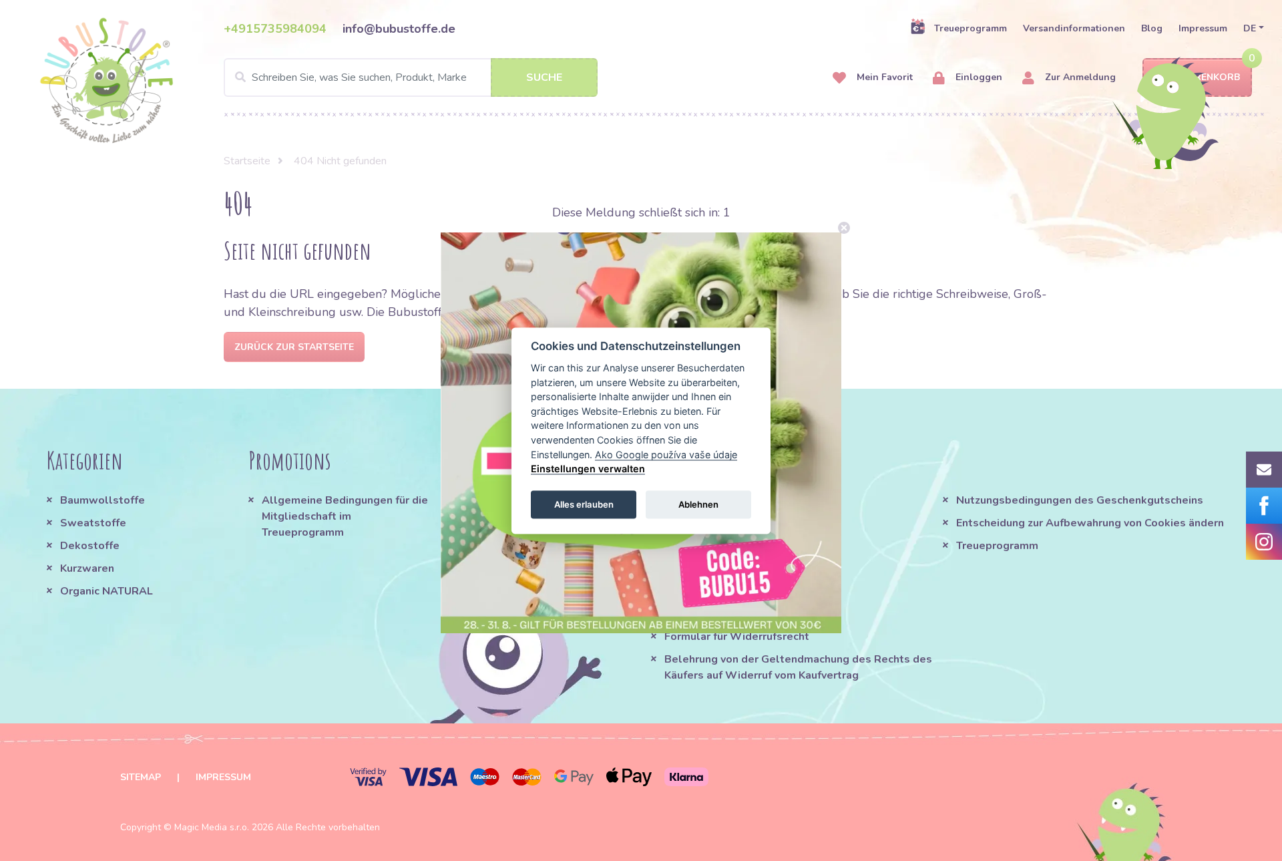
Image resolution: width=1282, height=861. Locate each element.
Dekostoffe (90, 545)
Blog (1151, 28)
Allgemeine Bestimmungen (734, 500)
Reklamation (697, 591)
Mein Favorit (883, 77)
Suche (544, 77)
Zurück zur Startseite (294, 347)
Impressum (1203, 28)
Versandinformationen (1074, 28)
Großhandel (695, 614)
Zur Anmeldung (1079, 77)
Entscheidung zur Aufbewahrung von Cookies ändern (1090, 523)
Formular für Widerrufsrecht (736, 636)
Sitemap (140, 777)
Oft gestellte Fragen (718, 545)
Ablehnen (698, 504)
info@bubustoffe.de (399, 29)
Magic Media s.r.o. (211, 827)
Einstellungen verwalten (588, 468)
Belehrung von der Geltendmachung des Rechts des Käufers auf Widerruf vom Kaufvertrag (798, 667)
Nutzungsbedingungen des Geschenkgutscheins (1079, 500)
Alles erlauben (584, 504)
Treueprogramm (970, 28)
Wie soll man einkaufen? (728, 523)
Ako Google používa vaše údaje (666, 454)
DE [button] (1249, 28)
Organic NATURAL (106, 591)
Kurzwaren (88, 568)
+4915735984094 (275, 29)
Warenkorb (1209, 77)
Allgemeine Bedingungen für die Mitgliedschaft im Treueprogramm (345, 516)
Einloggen (977, 77)
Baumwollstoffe (102, 500)
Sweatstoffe (93, 523)
